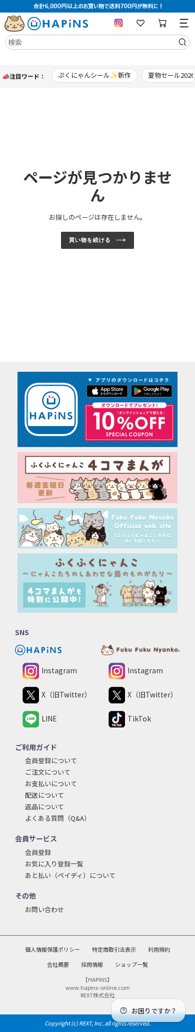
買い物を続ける (89, 240)
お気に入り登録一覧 (54, 863)
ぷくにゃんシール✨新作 (94, 75)
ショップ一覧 (131, 964)
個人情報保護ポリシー (52, 949)
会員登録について (51, 760)
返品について (44, 806)
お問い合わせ (44, 909)
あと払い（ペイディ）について (70, 875)
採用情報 (92, 964)
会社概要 (58, 964)
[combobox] (97, 42)
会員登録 (38, 852)
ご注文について (47, 772)
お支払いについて (51, 783)
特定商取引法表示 (114, 949)
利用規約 (159, 949)
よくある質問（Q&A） (57, 818)
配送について (44, 795)
